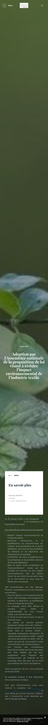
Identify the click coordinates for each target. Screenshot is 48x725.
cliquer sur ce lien (22, 721)
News (16, 475)
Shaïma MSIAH (15, 496)
